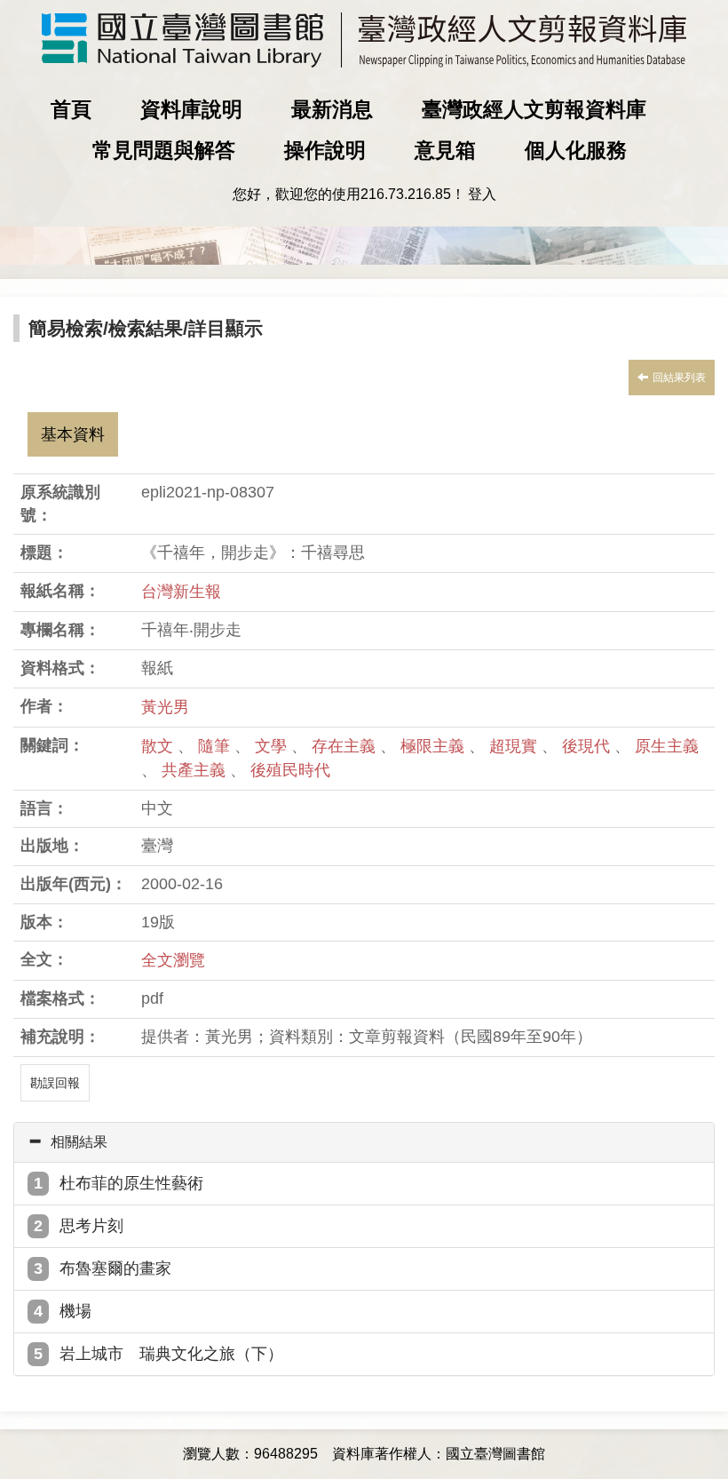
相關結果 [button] (79, 1141)
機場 (75, 1311)
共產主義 (196, 770)
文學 (273, 746)
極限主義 (434, 746)
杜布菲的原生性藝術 (131, 1183)
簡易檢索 (65, 328)
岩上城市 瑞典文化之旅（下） (171, 1354)
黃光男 (165, 707)
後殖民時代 (290, 770)
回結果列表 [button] (679, 377)
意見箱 (445, 150)
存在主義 (346, 746)
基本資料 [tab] (73, 434)
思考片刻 (91, 1226)
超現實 (515, 746)
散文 (159, 746)
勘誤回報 (55, 1083)
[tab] (364, 1142)
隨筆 (216, 746)
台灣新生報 (181, 591)
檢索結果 (145, 328)
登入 (482, 194)
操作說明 (325, 150)
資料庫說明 (191, 109)
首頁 (71, 109)
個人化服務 (576, 150)
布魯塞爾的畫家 (115, 1268)
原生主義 (667, 746)
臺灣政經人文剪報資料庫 (534, 109)
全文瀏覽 (173, 960)
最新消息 (332, 109)
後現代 (588, 746)
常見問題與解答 (163, 150)
